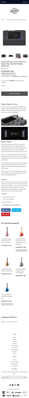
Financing (14, 366)
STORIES (14, 352)
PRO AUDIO (14, 347)
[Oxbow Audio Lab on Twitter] (10, 385)
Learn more (24, 76)
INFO (14, 353)
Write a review (13, 321)
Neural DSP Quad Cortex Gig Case (11, 205)
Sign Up (25, 377)
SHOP (14, 337)
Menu (4, 2)
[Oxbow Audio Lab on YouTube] (18, 385)
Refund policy (14, 364)
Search (14, 359)
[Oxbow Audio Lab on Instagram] (15, 385)
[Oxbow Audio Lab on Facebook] (13, 385)
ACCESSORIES (14, 349)
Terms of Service (14, 361)
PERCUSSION (14, 345)
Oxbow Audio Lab (15, 389)
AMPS (14, 339)
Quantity (3, 85)
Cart (26, 2)
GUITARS (14, 341)
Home (2, 19)
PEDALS (14, 343)
